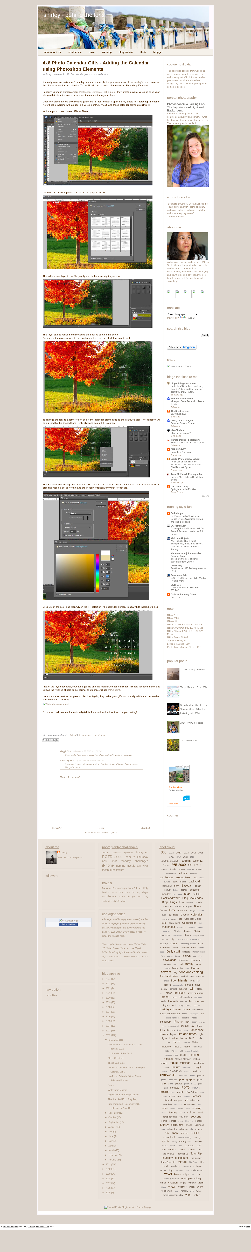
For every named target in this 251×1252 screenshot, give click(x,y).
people (200, 1075)
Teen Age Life (168, 1162)
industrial (185, 1018)
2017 (108, 1011)
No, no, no (176, 597)
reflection (194, 1100)
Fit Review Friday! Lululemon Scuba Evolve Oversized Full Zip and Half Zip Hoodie (187, 519)
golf (162, 993)
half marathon (185, 997)
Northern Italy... (176, 787)
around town (183, 877)
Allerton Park (171, 874)
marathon (167, 1046)
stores (165, 1145)
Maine (195, 1042)
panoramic (183, 1076)
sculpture (184, 1116)
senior (172, 1120)
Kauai (199, 1026)
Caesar (185, 914)
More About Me (52, 52)
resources (178, 1104)
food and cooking (191, 972)
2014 (108, 1026)
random (196, 1095)
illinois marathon (172, 1018)
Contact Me (75, 52)
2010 (108, 1169)
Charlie (177, 931)
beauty (167, 890)
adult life (190, 869)
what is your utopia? (181, 433)
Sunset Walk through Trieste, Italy (188, 442)
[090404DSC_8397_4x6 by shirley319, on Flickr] (187, 259)
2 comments (85, 735)
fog (175, 972)
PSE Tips (88, 74)
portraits (174, 1087)
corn (193, 947)
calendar (79, 74)
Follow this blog (68, 924)
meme (187, 1046)
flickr (143, 52)
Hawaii (183, 1001)
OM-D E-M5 (176, 1071)
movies (163, 1063)
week (191, 1186)
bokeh (199, 902)
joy (192, 1025)
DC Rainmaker (178, 525)
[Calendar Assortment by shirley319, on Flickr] (56, 704)
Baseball (187, 885)
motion (196, 1059)
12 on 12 (198, 860)
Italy (145, 888)
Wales (163, 1187)
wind (176, 1191)
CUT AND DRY (178, 449)
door (200, 956)
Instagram (142, 852)
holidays (166, 1009)
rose (188, 1108)
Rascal (168, 1100)
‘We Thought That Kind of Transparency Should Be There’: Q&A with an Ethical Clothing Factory (187, 545)
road (165, 1108)
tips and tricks (101, 74)
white (200, 1186)
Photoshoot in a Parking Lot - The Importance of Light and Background (186, 107)
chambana (181, 927)
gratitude (180, 992)
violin (201, 1182)
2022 (108, 988)
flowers (166, 972)
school (191, 1112)
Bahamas (106, 888)
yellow (197, 1195)
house (184, 1014)
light (201, 1034)
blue (181, 902)
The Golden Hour (188, 740)
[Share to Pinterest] (57, 740)
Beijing (175, 890)
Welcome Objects (180, 538)
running (196, 1108)
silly (191, 1129)
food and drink (169, 976)
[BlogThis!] (47, 740)
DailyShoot (116, 853)
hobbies (197, 1005)
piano (200, 1079)
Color (200, 943)
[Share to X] (50, 740)
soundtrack (169, 1137)
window (184, 1191)
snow (175, 1133)
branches (182, 910)
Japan (194, 1022)
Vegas (145, 892)
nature (176, 1067)
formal (166, 981)
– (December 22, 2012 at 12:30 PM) (87, 751)
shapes (199, 1121)
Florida (195, 968)
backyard (194, 881)
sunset (182, 1149)
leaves (164, 1034)
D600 (162, 952)
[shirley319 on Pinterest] (188, 297)
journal (185, 1025)
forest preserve (197, 976)
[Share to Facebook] (54, 740)
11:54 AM (71, 735)
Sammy (172, 1112)
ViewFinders (177, 430)
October (112, 1117)
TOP (248, 1226)
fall (181, 964)
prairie (165, 1091)
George (183, 988)
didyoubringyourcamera (183, 383)
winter (199, 1191)
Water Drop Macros (117, 1090)
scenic (182, 1113)
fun (198, 980)
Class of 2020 (182, 940)
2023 (108, 983)
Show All (205, 496)
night (198, 1067)
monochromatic (171, 1055)
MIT (181, 1051)
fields (175, 968)
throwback (175, 1166)
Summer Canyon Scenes (183, 423)
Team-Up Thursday (136, 856)
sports (165, 1141)
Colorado (138, 888)
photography (187, 1079)
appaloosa (194, 874)
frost (192, 980)
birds (187, 894)
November (113, 1113)
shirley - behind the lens (74, 15)
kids (162, 1030)
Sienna (114, 892)
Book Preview (174, 804)
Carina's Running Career (184, 594)
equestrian (196, 960)
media (178, 1046)
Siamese (199, 1124)
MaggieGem (66, 751)
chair (200, 923)
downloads (169, 960)
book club (168, 906)
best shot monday (116, 861)
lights (164, 1038)
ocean (164, 1072)
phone (163, 1080)
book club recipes (183, 906)
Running (107, 52)
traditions (179, 1170)
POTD (107, 857)
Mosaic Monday (183, 1059)
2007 (108, 1183)
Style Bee (176, 585)
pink (164, 1083)
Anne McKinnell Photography (186, 474)
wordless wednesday (173, 1195)
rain (179, 1096)
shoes (189, 1124)
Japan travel (174, 1026)
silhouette (172, 1129)
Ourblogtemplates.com (38, 1226)
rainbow (187, 1096)
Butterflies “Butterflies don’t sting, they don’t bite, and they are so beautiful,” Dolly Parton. (187, 389)
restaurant (189, 1104)
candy (173, 919)
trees (177, 1174)
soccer (184, 1133)
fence (167, 968)
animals (183, 873)
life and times (187, 1034)
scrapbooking (170, 1116)
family (189, 964)
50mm (164, 869)
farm (198, 964)
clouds (173, 943)
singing (198, 1129)
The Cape (124, 892)
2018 (108, 1007)
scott (200, 1112)
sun (164, 1149)
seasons (196, 1116)
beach (122, 896)
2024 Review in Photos (191, 723)
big (174, 894)
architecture (109, 896)
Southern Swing (184, 1137)
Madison (186, 1042)
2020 (108, 997)
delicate (186, 951)
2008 (108, 1178)
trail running (197, 1170)
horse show (197, 1009)
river (199, 1104)
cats (164, 922)
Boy (172, 910)
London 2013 (187, 1038)
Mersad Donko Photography (185, 440)
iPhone (108, 865)
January (112, 1159)
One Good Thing (179, 486)
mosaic (131, 865)
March (111, 1150)
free (173, 980)
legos (173, 1034)
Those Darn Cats (116, 1063)
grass (169, 992)
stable (198, 1141)
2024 (108, 979)
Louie (199, 1038)
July (110, 1131)
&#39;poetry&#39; (170, 861)
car (180, 918)
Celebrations (189, 922)
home (176, 1009)
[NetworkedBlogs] (68, 920)
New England (188, 1067)
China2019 (165, 935)
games (167, 984)
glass (200, 988)
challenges (141, 861)
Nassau (166, 1067)
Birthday (197, 894)
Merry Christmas (116, 1058)
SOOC (118, 856)
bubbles (201, 911)
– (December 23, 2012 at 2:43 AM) (89, 760)
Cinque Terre (126, 888)
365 (163, 852)
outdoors (196, 1071)
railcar (172, 1096)
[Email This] (44, 740)
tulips (186, 1174)
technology (196, 1158)
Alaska (199, 869)
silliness (183, 1129)
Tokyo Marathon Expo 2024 (193, 687)
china (139, 896)
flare (187, 968)
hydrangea (194, 1014)
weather (182, 1186)
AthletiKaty (176, 565)
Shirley (164, 1124)
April (110, 1145)
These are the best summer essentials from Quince (184, 560)
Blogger (158, 52)
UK (198, 1174)
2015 (108, 1021)
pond (200, 1084)
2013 (108, 1030)
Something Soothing (181, 452)
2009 (108, 1174)
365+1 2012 (194, 865)
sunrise (172, 1149)
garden (189, 984)
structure (189, 1145)
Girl (192, 988)
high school (169, 1005)
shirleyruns (177, 1124)
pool (166, 1088)
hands (163, 1001)
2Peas (105, 852)
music (174, 1062)
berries (184, 890)
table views (142, 866)
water (171, 1186)
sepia (180, 1121)
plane (171, 1084)
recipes (178, 1100)
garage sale (178, 985)
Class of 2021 (195, 940)
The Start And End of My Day (122, 1099)
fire (181, 968)
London (105, 892)
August (112, 1127)
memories (197, 1047)
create (201, 948)
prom (173, 1092)
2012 (108, 1035)
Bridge (192, 911)
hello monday (196, 1001)
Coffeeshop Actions (188, 944)
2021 (108, 993)
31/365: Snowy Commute (192, 669)
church (187, 935)
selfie (164, 1120)
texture (120, 869)
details (177, 956)
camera (165, 919)
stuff (199, 1145)
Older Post (145, 827)
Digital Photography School (185, 459)
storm (172, 1146)
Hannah (173, 1001)
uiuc (192, 1174)
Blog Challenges (192, 898)
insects (195, 1018)
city (146, 896)
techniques (108, 869)
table (200, 1150)
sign (163, 1129)
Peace (111, 1085)
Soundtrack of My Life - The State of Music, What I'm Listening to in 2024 (194, 709)
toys (171, 1170)
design (169, 956)
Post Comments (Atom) (107, 832)
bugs (164, 915)
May (110, 1141)
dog (194, 956)
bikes (180, 894)
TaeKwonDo (182, 1153)
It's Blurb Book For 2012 (120, 1053)
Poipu (193, 1084)
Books (197, 906)
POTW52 (196, 1088)
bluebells (189, 902)
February (113, 1155)
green (165, 996)
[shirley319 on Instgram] (204, 297)
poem (186, 1084)
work (188, 1194)
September (114, 1122)
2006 (108, 1188)
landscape (197, 1030)
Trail (187, 1170)
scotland (106, 901)
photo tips (173, 1080)
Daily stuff (173, 951)
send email (100, 735)
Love (168, 1042)
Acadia (173, 869)
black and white (170, 898)
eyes (175, 964)
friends (182, 980)
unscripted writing (191, 1178)
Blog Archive (126, 52)
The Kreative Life (180, 411)
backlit (183, 882)
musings (185, 1062)
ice (202, 1013)
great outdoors (195, 993)
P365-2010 (168, 1075)
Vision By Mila (67, 760)
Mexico (174, 1051)
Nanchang (198, 1063)
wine (192, 1191)
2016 (108, 1016)
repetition (167, 1104)
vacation (173, 1182)
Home (101, 827)
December (113, 1040)
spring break (186, 1141)
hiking (181, 1005)
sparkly (197, 1137)
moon (183, 1054)
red (186, 1100)
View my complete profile (69, 857)
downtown (183, 960)
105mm (186, 860)
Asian (201, 878)
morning (120, 865)
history (189, 1005)
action (182, 869)
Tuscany (136, 892)
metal (167, 1051)
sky (167, 1133)
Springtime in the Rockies (183, 489)
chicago (131, 896)
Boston (116, 888)
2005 (108, 1192)
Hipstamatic (128, 853)
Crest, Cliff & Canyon (182, 420)
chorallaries (177, 935)
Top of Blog (51, 995)
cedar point (174, 923)
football (184, 976)
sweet (192, 1149)
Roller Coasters (176, 1108)
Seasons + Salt (179, 575)
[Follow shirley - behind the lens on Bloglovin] (182, 349)
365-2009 (178, 865)
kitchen (171, 1030)
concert (185, 947)
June (111, 1136)
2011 (108, 1164)
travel (115, 901)
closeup (164, 943)
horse (186, 1009)
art (195, 877)
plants (178, 1083)
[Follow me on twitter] (179, 297)
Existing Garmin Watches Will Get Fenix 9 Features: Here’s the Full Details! (188, 531)
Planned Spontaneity (182, 398)
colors (175, 947)
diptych (187, 955)
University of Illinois (171, 1179)
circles (165, 939)
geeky (164, 989)
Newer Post (57, 827)
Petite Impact (178, 513)
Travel (92, 52)
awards (167, 882)
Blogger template (10, 1226)
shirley (64, 852)
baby (175, 881)
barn (176, 885)
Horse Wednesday (170, 1013)
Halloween (198, 997)
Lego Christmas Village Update (123, 1094)
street (180, 1146)
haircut (174, 997)
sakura (163, 1113)
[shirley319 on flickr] (171, 297)
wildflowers (167, 1191)
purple (180, 1092)
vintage (192, 1182)
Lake (186, 1030)
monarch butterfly (192, 1051)
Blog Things (169, 902)
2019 (108, 1002)
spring (174, 1142)
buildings (173, 914)
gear (197, 984)
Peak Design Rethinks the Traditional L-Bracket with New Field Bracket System (186, 464)
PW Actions (192, 1092)
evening (167, 964)
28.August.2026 (178, 414)
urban (123, 901)
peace (192, 1076)
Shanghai (189, 1121)
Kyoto (179, 1030)
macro (176, 1042)
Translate (191, 318)
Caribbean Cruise (192, 919)
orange (187, 1072)
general (173, 989)
